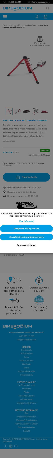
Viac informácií (26, 221)
